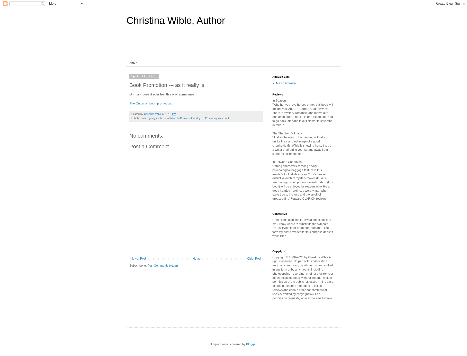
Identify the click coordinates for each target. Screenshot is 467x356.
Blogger (251, 344)
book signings (149, 118)
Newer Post (138, 258)
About (133, 63)
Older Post (254, 258)
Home (197, 258)
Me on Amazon (286, 83)
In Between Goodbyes (190, 118)
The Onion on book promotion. (150, 103)
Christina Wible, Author (175, 20)
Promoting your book (217, 118)
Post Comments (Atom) (162, 265)
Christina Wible (167, 118)
